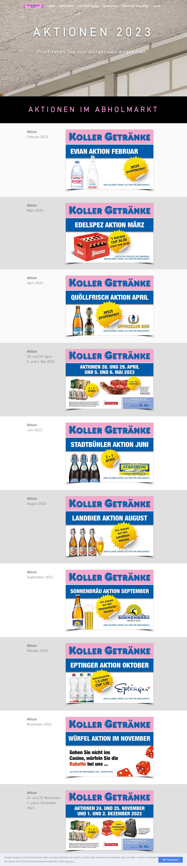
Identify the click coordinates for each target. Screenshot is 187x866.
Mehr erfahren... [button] (67, 861)
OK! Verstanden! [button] (170, 860)
